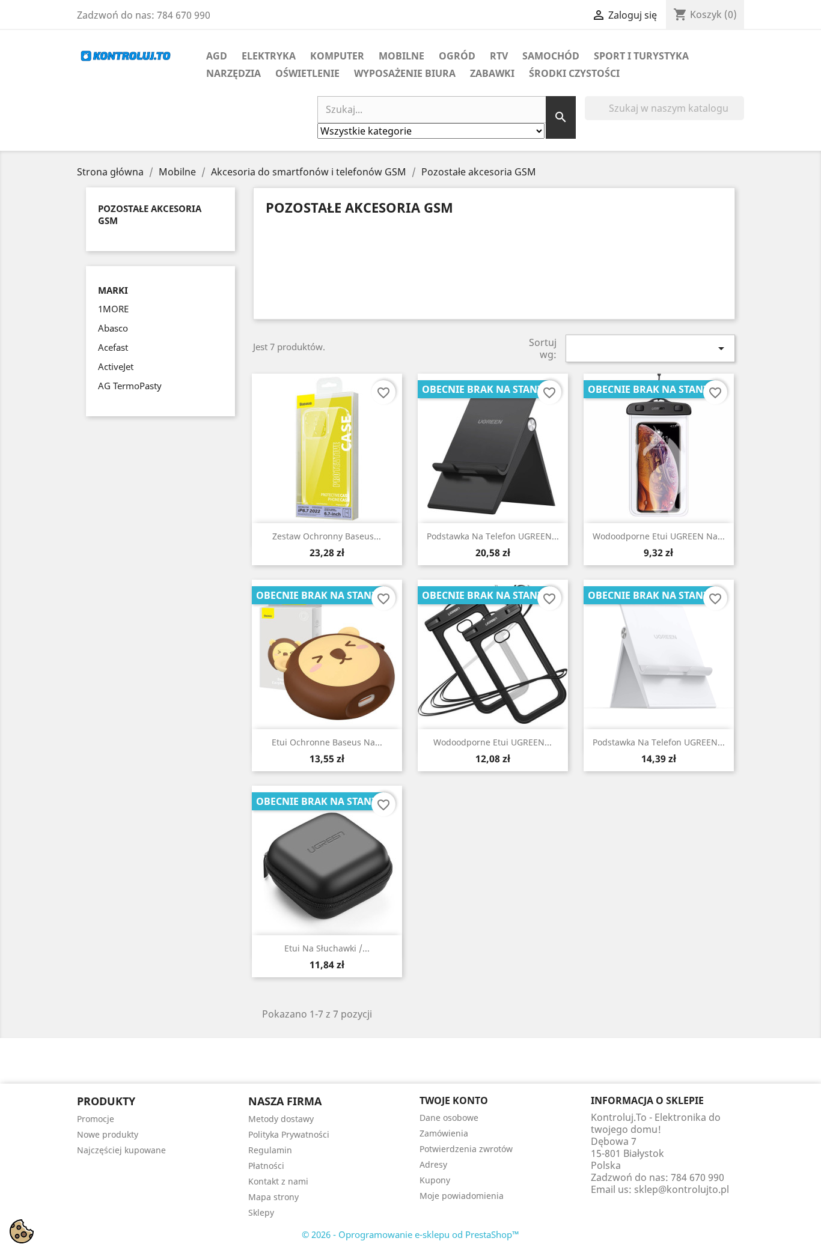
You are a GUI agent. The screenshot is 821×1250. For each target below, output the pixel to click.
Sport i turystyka (641, 55)
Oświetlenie (307, 73)
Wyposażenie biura (405, 73)
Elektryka (269, 55)
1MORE (113, 309)
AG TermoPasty (130, 386)
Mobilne (401, 55)
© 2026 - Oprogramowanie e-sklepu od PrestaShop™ (410, 1234)
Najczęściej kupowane (121, 1150)
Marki (113, 290)
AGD (216, 55)
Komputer (337, 55)
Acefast (113, 347)
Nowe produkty (107, 1134)
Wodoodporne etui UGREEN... (492, 742)
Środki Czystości (574, 73)
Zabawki (492, 73)
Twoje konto (454, 1100)
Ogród (457, 55)
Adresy (433, 1164)
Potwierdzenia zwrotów (466, 1148)
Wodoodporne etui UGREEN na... (659, 536)
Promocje (95, 1118)
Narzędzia (233, 73)
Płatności (266, 1165)
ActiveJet (115, 366)
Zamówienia (444, 1133)
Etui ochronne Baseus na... (327, 742)
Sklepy (261, 1212)
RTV (499, 55)
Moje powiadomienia (462, 1195)
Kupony (435, 1180)
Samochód (550, 55)
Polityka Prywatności (288, 1134)
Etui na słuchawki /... (327, 948)
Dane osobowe (449, 1117)
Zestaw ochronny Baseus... (326, 536)
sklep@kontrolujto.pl (681, 1189)
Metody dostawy (281, 1118)
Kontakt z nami (278, 1181)
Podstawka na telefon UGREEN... (493, 536)
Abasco (113, 328)
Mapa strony (273, 1197)
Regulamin (270, 1150)
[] (739, 116)
